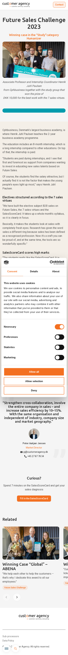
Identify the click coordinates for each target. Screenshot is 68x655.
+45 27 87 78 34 (35, 456)
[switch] (59, 337)
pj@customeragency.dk (35, 452)
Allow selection (34, 381)
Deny (34, 390)
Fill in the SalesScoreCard (34, 498)
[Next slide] (17, 597)
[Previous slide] (6, 597)
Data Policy (8, 640)
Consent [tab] (12, 271)
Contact (59, 4)
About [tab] (55, 271)
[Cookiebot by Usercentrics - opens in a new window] (49, 262)
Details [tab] (34, 271)
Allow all (34, 371)
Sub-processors (10, 636)
